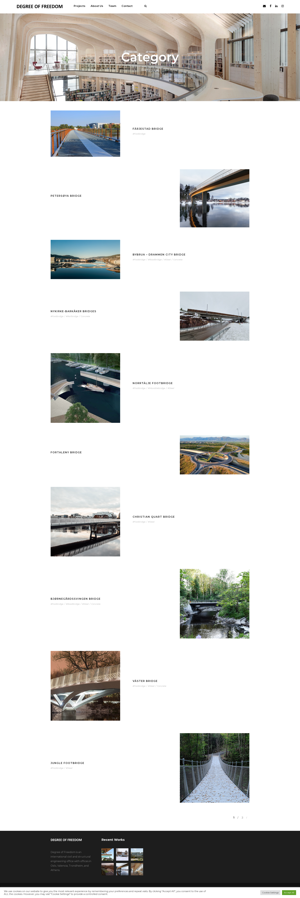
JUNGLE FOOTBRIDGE (67, 763)
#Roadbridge (155, 259)
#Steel (167, 259)
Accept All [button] (289, 892)
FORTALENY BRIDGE (66, 452)
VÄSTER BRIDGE (145, 681)
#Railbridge (72, 316)
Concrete (177, 259)
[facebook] (270, 6)
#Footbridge (139, 134)
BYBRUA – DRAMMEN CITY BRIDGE (159, 254)
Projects (79, 6)
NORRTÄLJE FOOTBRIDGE (153, 383)
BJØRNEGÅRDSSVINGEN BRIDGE (76, 598)
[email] (264, 6)
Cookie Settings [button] (270, 892)
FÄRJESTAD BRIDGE (148, 128)
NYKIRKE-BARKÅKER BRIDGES (73, 311)
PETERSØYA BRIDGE (66, 195)
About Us (97, 6)
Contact (127, 6)
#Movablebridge (156, 388)
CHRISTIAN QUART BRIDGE (154, 516)
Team (112, 6)
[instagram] (282, 6)
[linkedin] (276, 6)
